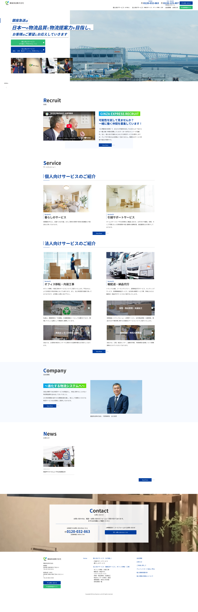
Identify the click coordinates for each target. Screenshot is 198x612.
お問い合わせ (187, 3)
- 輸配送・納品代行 (99, 572)
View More (105, 145)
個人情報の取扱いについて (145, 576)
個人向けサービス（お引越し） (103, 558)
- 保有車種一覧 (97, 582)
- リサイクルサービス (99, 574)
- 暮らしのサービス (99, 563)
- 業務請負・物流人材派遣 (101, 580)
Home (85, 558)
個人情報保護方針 (142, 572)
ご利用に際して (141, 565)
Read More (145, 480)
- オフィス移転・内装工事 (101, 570)
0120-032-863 (151, 3)
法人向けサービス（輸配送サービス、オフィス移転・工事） (112, 567)
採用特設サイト (186, 7)
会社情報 (168, 7)
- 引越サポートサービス (100, 561)
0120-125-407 (171, 3)
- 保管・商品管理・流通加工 (102, 576)
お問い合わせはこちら (122, 532)
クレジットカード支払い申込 (146, 569)
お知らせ (175, 7)
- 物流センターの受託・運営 (102, 578)
